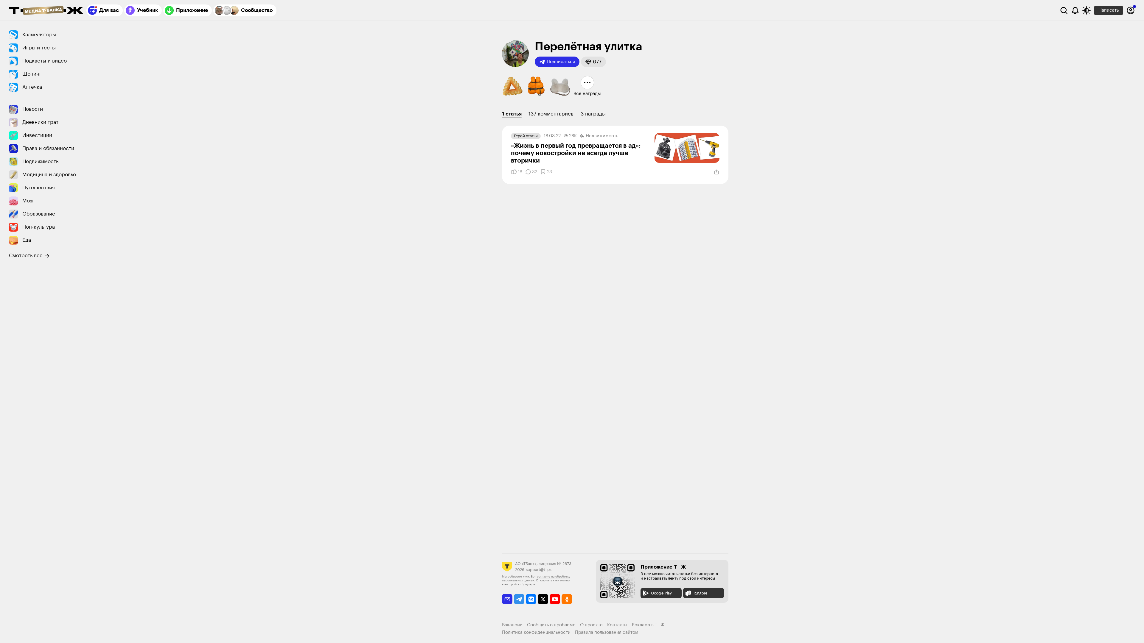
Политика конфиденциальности (536, 632)
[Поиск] (1063, 10)
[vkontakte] (531, 599)
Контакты (617, 625)
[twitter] (543, 599)
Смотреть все (26, 255)
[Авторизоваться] (1130, 10)
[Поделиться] (716, 172)
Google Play (661, 593)
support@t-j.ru (539, 570)
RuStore (701, 593)
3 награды (593, 113)
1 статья (512, 113)
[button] (593, 62)
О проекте (591, 625)
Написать (1108, 10)
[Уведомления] (1075, 10)
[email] (507, 599)
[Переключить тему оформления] (1086, 10)
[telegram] (519, 599)
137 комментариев (551, 113)
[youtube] (555, 599)
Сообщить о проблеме (551, 625)
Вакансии (512, 625)
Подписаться (561, 62)
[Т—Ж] (46, 11)
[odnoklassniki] (567, 599)
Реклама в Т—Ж (648, 625)
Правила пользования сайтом (606, 632)
